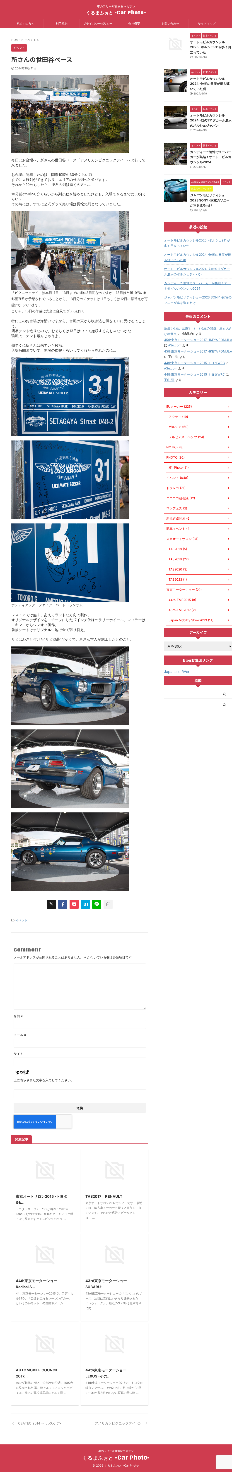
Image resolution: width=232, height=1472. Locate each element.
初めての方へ (25, 23)
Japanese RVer (176, 671)
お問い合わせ (170, 23)
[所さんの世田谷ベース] (85, 904)
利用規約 (62, 23)
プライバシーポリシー (98, 23)
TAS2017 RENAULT (103, 1196)
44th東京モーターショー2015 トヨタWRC (194, 363)
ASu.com (174, 345)
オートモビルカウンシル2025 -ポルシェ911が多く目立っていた (210, 47)
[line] (96, 904)
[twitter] (51, 904)
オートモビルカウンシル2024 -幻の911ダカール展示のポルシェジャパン (211, 120)
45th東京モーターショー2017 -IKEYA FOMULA (198, 340)
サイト (18, 1053)
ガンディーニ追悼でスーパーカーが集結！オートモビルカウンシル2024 (210, 157)
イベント (21, 920)
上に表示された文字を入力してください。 (44, 1080)
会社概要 (134, 23)
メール (20, 1035)
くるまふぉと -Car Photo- (116, 12)
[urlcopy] (108, 904)
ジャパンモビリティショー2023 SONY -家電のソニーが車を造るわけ (210, 200)
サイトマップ (206, 23)
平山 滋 (169, 380)
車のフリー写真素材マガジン (116, 1451)
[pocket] (74, 904)
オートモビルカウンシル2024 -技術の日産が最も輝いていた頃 (210, 84)
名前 (18, 1016)
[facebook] (62, 904)
